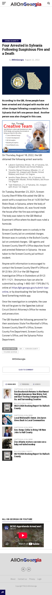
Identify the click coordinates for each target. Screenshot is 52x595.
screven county (31, 348)
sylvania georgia (10, 352)
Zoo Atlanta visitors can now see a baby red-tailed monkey (30, 443)
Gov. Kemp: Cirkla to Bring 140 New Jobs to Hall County (30, 431)
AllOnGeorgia (18, 59)
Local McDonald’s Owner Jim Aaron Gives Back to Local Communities (30, 419)
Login (39, 579)
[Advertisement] (26, 489)
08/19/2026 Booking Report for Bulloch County (31, 455)
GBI (20, 348)
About (13, 579)
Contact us (22, 579)
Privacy (32, 579)
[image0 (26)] (26, 152)
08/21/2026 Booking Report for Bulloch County (31, 407)
